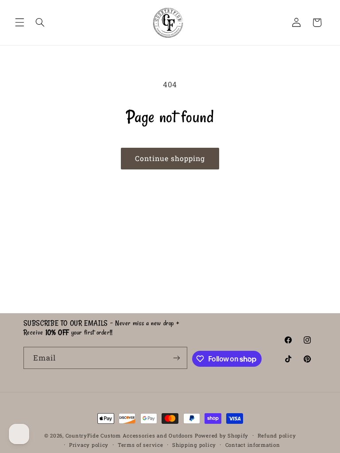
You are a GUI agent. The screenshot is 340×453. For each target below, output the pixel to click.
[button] (19, 22)
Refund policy (277, 435)
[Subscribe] (176, 358)
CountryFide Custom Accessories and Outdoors (129, 435)
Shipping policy (194, 444)
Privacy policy (88, 444)
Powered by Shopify (221, 435)
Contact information (252, 444)
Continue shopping (170, 158)
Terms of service (140, 444)
